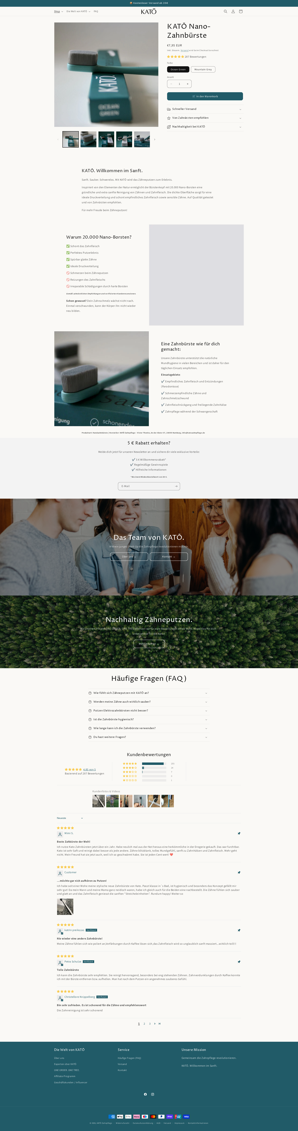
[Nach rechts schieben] (154, 139)
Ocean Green (178, 69)
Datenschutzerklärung (143, 1123)
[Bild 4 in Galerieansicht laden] (106, 139)
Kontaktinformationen (198, 1123)
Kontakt (122, 1070)
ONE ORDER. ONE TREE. (67, 1070)
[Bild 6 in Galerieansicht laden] (142, 139)
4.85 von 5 (89, 769)
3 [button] (150, 1023)
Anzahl (170, 77)
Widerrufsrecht (123, 1123)
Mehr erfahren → (149, 644)
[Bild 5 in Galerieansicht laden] (124, 139)
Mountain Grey (203, 69)
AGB (158, 1123)
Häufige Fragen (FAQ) (129, 1058)
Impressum (180, 1123)
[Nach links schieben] (58, 139)
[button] (58, 11)
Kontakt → (168, 556)
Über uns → (129, 556)
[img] (65, 828)
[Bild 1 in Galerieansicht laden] (71, 139)
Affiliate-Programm (65, 1076)
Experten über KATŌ (65, 1064)
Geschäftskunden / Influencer (70, 1082)
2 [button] (144, 1023)
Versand (185, 50)
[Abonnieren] (176, 486)
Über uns (59, 1058)
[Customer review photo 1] (65, 906)
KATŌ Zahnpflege (104, 1123)
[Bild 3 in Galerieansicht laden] (88, 139)
